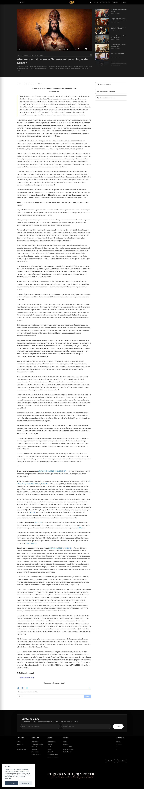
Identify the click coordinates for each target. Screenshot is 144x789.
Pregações (65, 744)
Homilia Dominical (22, 55)
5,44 (81, 528)
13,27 (28, 543)
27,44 (52, 548)
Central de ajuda (36, 754)
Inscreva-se (105, 2)
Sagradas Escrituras (53, 757)
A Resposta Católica (68, 746)
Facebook (118, 744)
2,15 (31, 484)
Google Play (123, 761)
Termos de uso (35, 749)
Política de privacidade (38, 746)
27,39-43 (42, 471)
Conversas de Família (68, 749)
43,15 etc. (44, 484)
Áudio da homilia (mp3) (27, 677)
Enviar (118, 726)
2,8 (33, 543)
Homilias (65, 741)
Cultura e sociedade (53, 754)
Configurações (25, 783)
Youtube (118, 741)
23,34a (38, 522)
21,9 (32, 512)
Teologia (50, 744)
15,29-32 (52, 471)
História (50, 749)
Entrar (115, 2)
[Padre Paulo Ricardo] (72, 2)
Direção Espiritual (67, 752)
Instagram (119, 746)
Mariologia (50, 752)
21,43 (37, 484)
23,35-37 (61, 471)
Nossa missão (35, 741)
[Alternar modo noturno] (90, 2)
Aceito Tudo (11, 783)
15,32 (59, 548)
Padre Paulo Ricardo (37, 744)
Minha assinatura (21, 749)
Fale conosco (35, 752)
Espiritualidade (52, 741)
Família (50, 746)
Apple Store (111, 761)
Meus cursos (20, 746)
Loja (96, 2)
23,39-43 (67, 548)
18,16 (25, 484)
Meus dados (20, 744)
